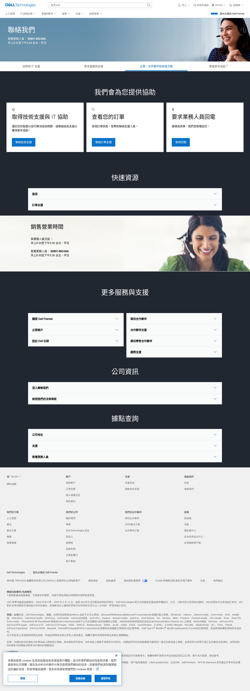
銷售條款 (93, 580)
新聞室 (69, 542)
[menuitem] (28, 14)
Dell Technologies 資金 (77, 530)
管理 (22, 678)
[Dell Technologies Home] (20, 5)
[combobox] (100, 5)
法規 (202, 580)
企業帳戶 (37, 330)
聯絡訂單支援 (103, 142)
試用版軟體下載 (192, 542)
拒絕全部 (80, 678)
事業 (68, 524)
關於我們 (71, 518)
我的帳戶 (71, 482)
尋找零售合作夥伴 (141, 341)
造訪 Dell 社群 (40, 341)
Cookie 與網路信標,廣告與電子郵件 (173, 580)
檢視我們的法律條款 (44, 399)
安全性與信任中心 (193, 536)
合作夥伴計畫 (132, 530)
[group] (45, 127)
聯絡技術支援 (23, 142)
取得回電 (180, 142)
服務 (9, 536)
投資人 (69, 536)
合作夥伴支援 (138, 330)
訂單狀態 (71, 489)
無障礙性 (218, 580)
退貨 (35, 194)
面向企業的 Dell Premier (232, 13)
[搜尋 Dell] (149, 5)
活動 (186, 524)
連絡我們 (189, 489)
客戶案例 (71, 561)
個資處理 (111, 580)
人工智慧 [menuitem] (10, 13)
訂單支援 (37, 205)
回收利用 (71, 549)
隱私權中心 (190, 530)
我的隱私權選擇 (132, 580)
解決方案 (11, 530)
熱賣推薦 (11, 542)
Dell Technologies (16, 572)
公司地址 (37, 434)
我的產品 (71, 501)
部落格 (187, 518)
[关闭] (116, 655)
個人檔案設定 (73, 495)
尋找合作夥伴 (138, 319)
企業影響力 (72, 555)
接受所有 (106, 678)
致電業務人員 (40, 457)
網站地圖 (11, 484)
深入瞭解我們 (40, 388)
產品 (9, 524)
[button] (184, 5)
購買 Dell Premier (42, 319)
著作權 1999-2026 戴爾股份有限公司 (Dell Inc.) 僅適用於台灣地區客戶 (43, 580)
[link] (201, 5)
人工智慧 (11, 518)
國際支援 (135, 352)
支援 (35, 445)
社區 (186, 482)
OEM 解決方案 (132, 524)
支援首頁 (130, 482)
